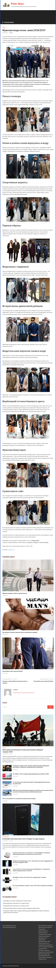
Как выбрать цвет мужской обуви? (12, 671)
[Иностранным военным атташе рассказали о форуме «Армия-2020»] (28, 746)
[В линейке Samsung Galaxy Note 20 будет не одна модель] (28, 835)
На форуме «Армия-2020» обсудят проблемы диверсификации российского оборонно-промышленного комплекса (31, 766)
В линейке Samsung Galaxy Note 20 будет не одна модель (23, 839)
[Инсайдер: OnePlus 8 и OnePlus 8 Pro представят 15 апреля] (7, 882)
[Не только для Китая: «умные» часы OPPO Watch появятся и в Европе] (7, 890)
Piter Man (17, 3)
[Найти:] (28, 707)
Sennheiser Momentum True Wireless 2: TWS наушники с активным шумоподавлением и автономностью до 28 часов (31, 853)
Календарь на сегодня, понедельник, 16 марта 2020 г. (17, 900)
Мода (3, 27)
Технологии (5, 836)
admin (11, 32)
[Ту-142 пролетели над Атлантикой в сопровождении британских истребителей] (7, 787)
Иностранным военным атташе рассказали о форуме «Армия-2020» (21, 908)
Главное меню (9, 22)
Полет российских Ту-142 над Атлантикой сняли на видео (19, 798)
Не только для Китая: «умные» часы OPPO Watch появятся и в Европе (33, 885)
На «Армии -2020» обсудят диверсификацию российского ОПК (31, 774)
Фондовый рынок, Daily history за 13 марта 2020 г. (16, 905)
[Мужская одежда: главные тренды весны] (28, 591)
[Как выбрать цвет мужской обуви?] (28, 669)
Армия (4, 747)
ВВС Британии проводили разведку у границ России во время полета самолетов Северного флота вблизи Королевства (33, 791)
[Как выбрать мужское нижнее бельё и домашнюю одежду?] (28, 630)
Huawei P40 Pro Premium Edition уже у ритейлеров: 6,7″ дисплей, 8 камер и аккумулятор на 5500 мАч (31, 869)
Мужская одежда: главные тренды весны (14, 593)
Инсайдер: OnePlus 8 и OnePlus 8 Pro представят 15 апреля (29, 877)
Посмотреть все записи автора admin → (24, 692)
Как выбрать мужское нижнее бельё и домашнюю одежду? (19, 632)
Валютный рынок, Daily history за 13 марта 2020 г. (16, 903)
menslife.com (11, 549)
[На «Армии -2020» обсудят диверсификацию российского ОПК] (7, 779)
